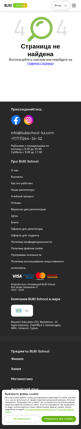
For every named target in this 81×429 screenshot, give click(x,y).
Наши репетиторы (22, 189)
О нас (14, 170)
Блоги (14, 222)
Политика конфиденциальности (31, 241)
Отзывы (16, 202)
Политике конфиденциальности (39, 409)
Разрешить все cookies (59, 419)
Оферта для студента (25, 235)
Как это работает (22, 183)
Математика (22, 379)
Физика (17, 359)
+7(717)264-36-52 (26, 139)
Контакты (17, 176)
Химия (16, 369)
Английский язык (25, 389)
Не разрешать (22, 419)
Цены (14, 215)
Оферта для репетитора (27, 228)
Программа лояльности (26, 254)
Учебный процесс (22, 196)
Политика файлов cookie (27, 248)
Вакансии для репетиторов (28, 209)
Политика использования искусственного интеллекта (37, 264)
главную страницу (40, 63)
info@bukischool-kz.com (32, 133)
